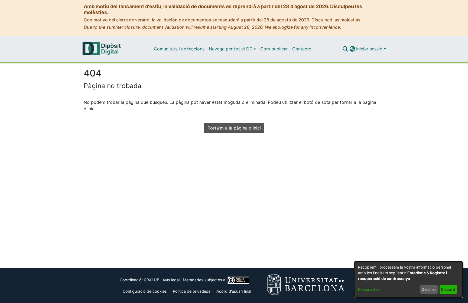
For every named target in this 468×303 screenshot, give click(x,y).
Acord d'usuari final (233, 291)
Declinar (429, 289)
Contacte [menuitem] (301, 48)
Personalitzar (369, 289)
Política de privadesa (191, 291)
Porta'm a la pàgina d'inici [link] (234, 128)
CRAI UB (151, 280)
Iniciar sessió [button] (370, 48)
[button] (345, 49)
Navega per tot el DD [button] (231, 48)
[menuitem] (232, 48)
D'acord (448, 289)
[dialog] (408, 280)
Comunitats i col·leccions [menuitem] (179, 48)
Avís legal (171, 280)
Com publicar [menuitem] (274, 48)
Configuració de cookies (145, 291)
